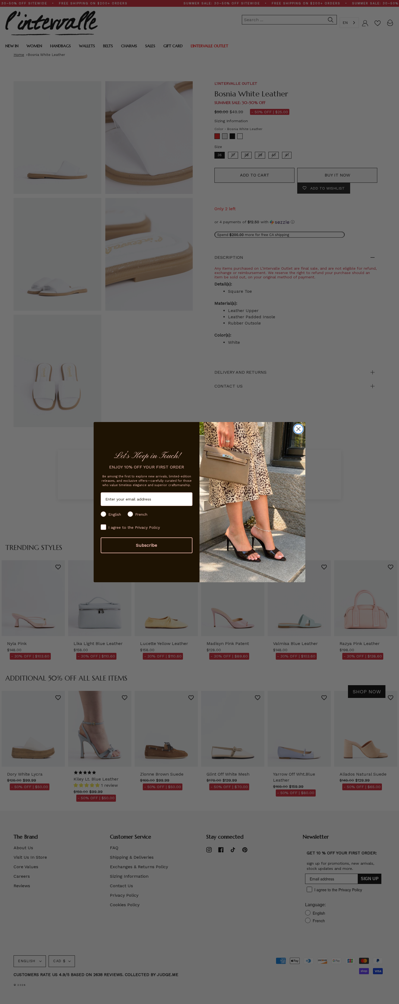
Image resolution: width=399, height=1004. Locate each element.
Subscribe (146, 545)
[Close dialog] (298, 429)
